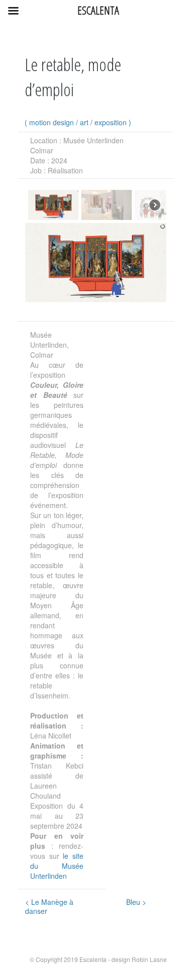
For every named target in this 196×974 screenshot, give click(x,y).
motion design (51, 122)
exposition (110, 122)
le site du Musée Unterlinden (56, 866)
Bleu (136, 902)
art (84, 122)
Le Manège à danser (49, 906)
